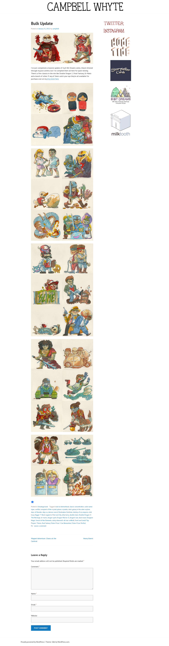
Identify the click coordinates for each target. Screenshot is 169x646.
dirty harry (65, 515)
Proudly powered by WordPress (32, 642)
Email (33, 604)
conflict (37, 509)
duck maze (82, 518)
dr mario (44, 518)
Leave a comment (40, 526)
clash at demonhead (62, 507)
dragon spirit (52, 518)
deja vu (45, 512)
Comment (35, 566)
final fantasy (46, 523)
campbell (56, 29)
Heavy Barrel (88, 538)
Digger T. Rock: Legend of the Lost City (48, 515)
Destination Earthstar (65, 512)
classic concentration (77, 507)
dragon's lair (74, 518)
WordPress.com (63, 642)
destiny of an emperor (80, 512)
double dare (74, 515)
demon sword (53, 512)
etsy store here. (53, 79)
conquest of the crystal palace (51, 509)
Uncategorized (43, 507)
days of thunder (36, 512)
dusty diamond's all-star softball (63, 520)
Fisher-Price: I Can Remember (61, 523)
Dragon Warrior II (63, 518)
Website (34, 615)
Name (34, 593)
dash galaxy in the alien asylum (79, 509)
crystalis (65, 509)
